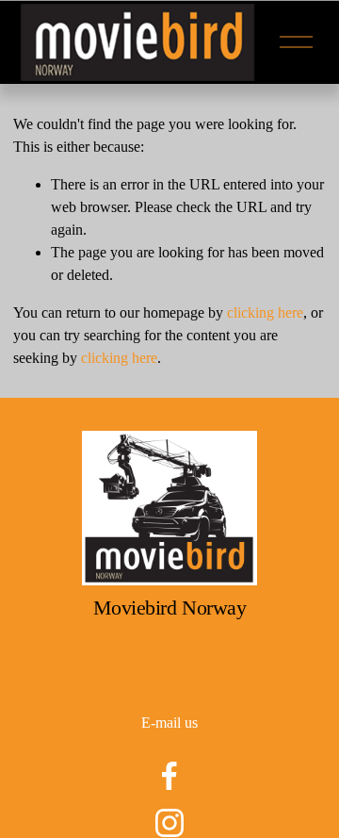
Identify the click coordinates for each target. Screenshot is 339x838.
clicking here (265, 312)
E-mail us (169, 723)
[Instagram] (169, 823)
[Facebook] (169, 776)
